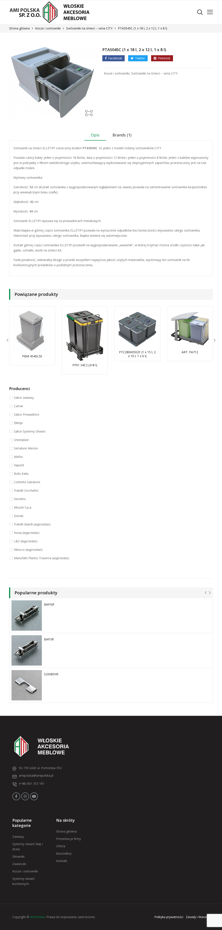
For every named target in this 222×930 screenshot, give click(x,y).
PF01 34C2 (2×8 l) (84, 365)
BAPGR (49, 604)
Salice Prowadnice (26, 414)
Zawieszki (19, 864)
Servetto (20, 499)
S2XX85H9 (51, 674)
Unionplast (21, 440)
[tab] (95, 136)
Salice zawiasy (24, 397)
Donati (18, 516)
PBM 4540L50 (32, 356)
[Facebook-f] (16, 796)
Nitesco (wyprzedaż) (28, 550)
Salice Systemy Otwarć (30, 431)
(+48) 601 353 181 (31, 783)
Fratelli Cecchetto (26, 490)
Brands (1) (122, 135)
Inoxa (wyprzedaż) (26, 533)
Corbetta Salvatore (27, 482)
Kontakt (61, 861)
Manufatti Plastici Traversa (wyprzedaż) (41, 558)
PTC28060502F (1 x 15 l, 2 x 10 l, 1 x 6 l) (137, 354)
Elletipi (18, 423)
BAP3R (49, 639)
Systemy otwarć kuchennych (23, 881)
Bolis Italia (21, 473)
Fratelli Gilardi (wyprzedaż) (32, 524)
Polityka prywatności (168, 917)
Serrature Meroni (26, 448)
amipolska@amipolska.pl (36, 775)
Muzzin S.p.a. (23, 507)
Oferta (60, 846)
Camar (18, 406)
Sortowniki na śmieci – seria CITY (89, 28)
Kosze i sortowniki (48, 28)
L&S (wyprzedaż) (26, 541)
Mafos (18, 457)
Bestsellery (64, 853)
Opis (95, 135)
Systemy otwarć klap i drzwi (27, 846)
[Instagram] (25, 796)
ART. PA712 (190, 352)
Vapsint (19, 465)
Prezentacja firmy (68, 839)
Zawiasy (18, 836)
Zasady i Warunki (198, 917)
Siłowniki (18, 856)
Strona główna (19, 28)
